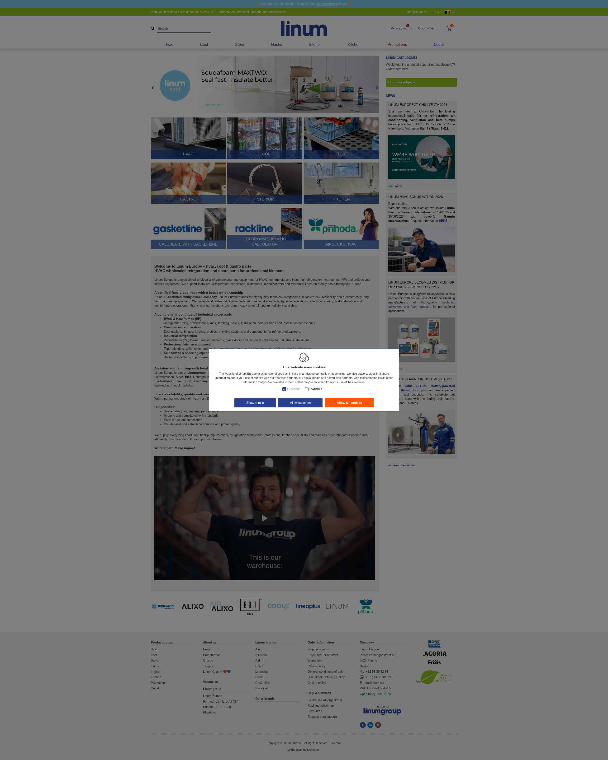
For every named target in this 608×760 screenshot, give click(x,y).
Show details (255, 403)
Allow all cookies (349, 403)
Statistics (315, 389)
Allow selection (300, 403)
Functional (294, 389)
